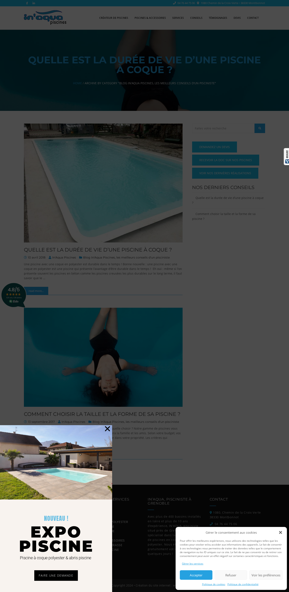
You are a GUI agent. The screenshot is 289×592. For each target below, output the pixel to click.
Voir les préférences (266, 575)
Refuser (230, 575)
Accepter (196, 575)
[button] (280, 532)
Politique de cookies (213, 584)
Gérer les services (192, 563)
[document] (144, 296)
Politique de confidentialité (243, 584)
